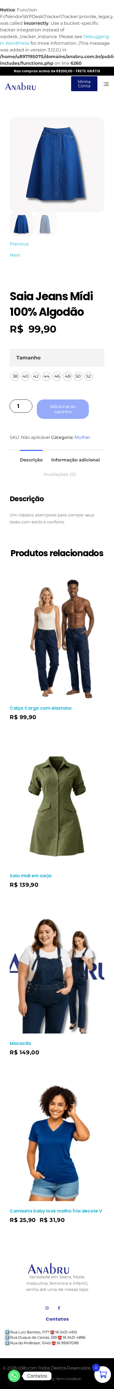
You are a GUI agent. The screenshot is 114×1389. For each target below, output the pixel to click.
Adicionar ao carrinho (63, 409)
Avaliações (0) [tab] (60, 474)
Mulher (82, 437)
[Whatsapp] (14, 1376)
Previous (19, 244)
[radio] (15, 376)
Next (15, 255)
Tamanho (28, 358)
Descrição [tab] (31, 460)
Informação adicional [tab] (75, 460)
